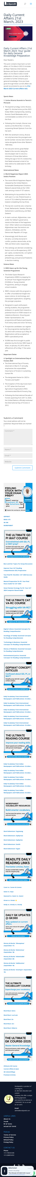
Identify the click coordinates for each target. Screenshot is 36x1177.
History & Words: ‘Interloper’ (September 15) (18, 971)
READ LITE (7, 519)
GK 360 (6, 522)
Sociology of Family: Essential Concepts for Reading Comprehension (17, 637)
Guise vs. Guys (9, 892)
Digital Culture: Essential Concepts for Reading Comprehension (17, 630)
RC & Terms (8, 1124)
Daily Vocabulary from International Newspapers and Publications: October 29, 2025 (17, 724)
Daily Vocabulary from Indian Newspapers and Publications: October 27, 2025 (17, 785)
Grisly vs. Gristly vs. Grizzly (13, 904)
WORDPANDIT (8, 525)
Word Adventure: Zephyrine (13, 840)
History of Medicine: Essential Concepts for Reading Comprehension (17, 650)
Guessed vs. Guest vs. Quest (13, 896)
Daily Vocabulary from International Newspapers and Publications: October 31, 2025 (17, 698)
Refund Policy (8, 1140)
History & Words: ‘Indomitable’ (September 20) (14, 958)
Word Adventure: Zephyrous (13, 836)
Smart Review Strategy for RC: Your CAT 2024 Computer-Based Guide (17, 589)
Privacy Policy (9, 1137)
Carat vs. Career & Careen (13, 887)
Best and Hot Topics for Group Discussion (18, 564)
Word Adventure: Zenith (12, 844)
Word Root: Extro (9, 1011)
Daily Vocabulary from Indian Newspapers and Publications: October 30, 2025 (17, 772)
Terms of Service (10, 1135)
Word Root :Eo (8, 1019)
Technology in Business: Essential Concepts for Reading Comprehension (17, 643)
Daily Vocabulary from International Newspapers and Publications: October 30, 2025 (17, 704)
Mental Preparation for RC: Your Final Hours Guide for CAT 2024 (16, 582)
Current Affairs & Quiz (11, 1069)
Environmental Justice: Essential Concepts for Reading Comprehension (17, 657)
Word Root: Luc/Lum (11, 1015)
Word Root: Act (9, 1024)
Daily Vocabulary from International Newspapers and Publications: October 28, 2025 (17, 711)
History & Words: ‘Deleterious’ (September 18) (14, 951)
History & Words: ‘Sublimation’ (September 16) (14, 964)
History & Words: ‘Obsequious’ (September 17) (14, 944)
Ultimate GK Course (10, 1066)
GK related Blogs (9, 1072)
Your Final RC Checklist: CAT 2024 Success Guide (18, 576)
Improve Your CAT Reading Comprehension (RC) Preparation (15, 569)
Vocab (6, 1121)
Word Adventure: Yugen (12, 849)
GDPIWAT (7, 516)
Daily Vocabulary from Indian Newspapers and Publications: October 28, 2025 (17, 778)
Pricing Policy (8, 1142)
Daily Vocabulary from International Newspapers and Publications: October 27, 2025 (17, 717)
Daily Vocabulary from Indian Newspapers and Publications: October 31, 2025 (17, 765)
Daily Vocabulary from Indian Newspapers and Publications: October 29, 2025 (17, 791)
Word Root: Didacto (10, 1028)
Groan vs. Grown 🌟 (10, 900)
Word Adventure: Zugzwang (13, 831)
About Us (7, 1119)
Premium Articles (10, 1075)
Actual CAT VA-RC (10, 1126)
